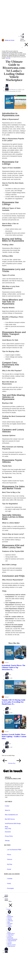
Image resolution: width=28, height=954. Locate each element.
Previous (10, 763)
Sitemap (7, 840)
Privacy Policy (9, 836)
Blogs (6, 826)
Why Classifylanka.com (11, 814)
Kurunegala (10, 888)
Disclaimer (8, 831)
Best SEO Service (10, 819)
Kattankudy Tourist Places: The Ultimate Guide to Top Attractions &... (13, 667)
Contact (7, 806)
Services (9, 859)
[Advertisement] (14, 15)
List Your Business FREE (14, 849)
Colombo (9, 878)
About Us (7, 810)
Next (14, 763)
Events (9, 869)
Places (9, 854)
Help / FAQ (8, 828)
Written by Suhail (9, 40)
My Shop (9, 864)
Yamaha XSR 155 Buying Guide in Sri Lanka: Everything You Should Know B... (13, 702)
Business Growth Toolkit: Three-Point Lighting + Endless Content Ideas (14, 736)
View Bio (8, 58)
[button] (15, 895)
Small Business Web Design (13, 823)
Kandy (9, 883)
